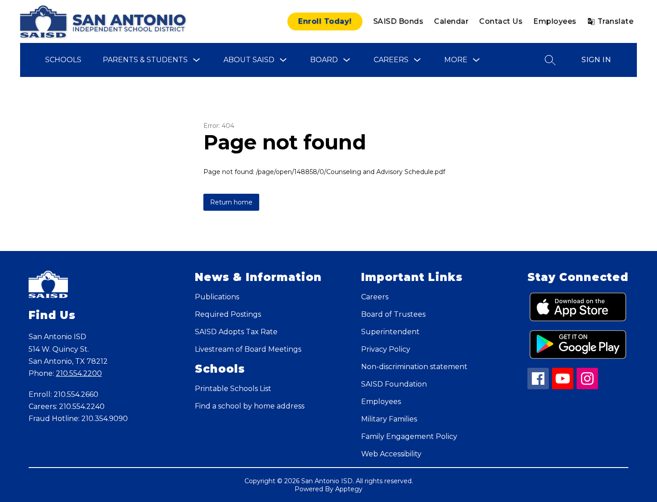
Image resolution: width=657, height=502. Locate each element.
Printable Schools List (233, 388)
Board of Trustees (393, 314)
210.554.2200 (79, 373)
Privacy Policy (385, 349)
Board (324, 59)
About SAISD (248, 59)
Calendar (451, 21)
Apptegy (348, 489)
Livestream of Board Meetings (248, 349)
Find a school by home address (249, 406)
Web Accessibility (391, 454)
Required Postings (228, 314)
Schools (63, 59)
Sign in (596, 59)
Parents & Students (145, 59)
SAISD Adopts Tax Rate (236, 332)
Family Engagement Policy (409, 436)
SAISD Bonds (398, 21)
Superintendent (390, 332)
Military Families (389, 419)
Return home (231, 202)
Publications (217, 297)
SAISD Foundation (394, 384)
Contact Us (500, 21)
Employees (555, 21)
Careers (391, 59)
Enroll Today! (325, 21)
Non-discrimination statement (414, 366)
